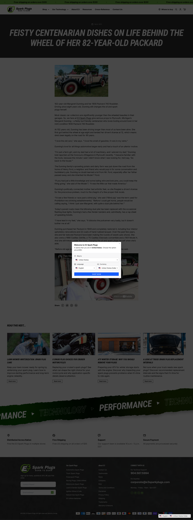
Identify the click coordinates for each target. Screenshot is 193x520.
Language (80, 264)
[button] (174, 516)
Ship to (79, 256)
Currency (103, 264)
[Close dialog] (119, 243)
